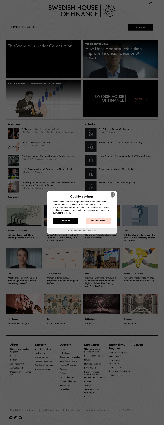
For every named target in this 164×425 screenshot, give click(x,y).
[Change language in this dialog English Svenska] (112, 195)
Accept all (65, 220)
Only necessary (98, 220)
